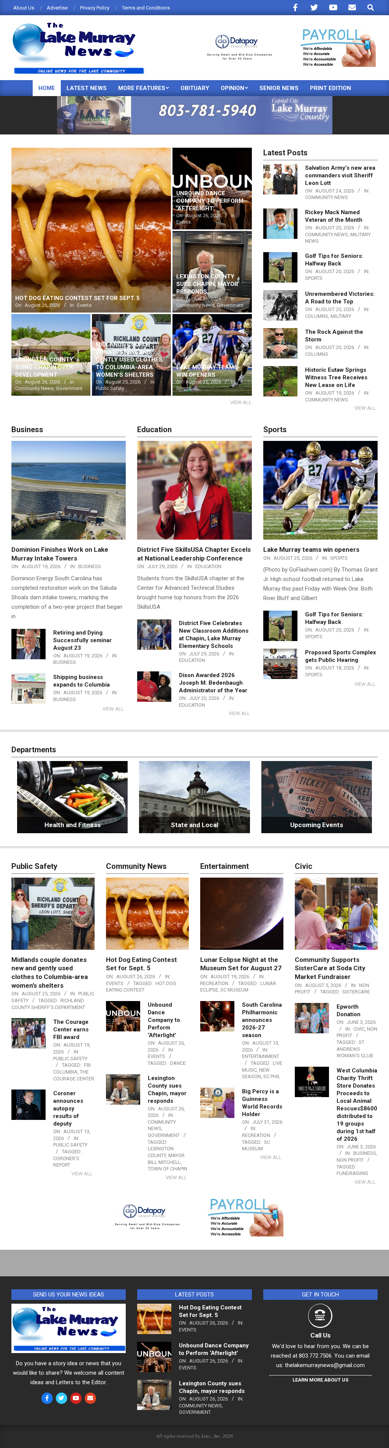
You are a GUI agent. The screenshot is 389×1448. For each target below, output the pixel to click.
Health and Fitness (72, 825)
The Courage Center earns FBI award (71, 1029)
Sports (314, 278)
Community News (326, 197)
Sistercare (356, 992)
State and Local (194, 825)
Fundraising (352, 1173)
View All (240, 402)
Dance (178, 1063)
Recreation (214, 983)
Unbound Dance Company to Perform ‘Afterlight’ (164, 1020)
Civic (359, 1029)
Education (208, 566)
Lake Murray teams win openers (311, 549)
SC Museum (234, 990)
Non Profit (350, 1160)
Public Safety (70, 1058)
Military (340, 316)
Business (89, 566)
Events (114, 983)
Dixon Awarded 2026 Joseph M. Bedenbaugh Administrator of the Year (213, 683)
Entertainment (260, 1056)
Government (164, 1135)
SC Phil (271, 1076)
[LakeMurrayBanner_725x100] (194, 99)
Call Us (320, 1335)
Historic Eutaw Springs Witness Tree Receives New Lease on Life (336, 377)
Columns (316, 316)
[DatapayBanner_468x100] (287, 32)
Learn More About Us (320, 1380)
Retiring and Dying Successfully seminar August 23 (82, 640)
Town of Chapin (167, 1169)
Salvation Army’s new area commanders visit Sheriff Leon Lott (340, 175)
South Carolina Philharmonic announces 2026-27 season (262, 1020)
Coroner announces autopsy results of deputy (68, 1108)
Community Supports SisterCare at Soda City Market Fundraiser (330, 968)
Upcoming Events (316, 825)
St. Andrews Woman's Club (355, 1048)
